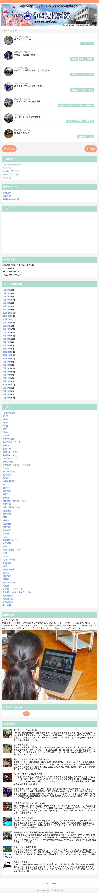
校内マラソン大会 (22, 39)
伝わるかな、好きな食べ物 (25, 730)
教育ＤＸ (7, 494)
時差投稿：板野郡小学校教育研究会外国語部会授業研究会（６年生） (44, 832)
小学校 (6, 533)
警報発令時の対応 (11, 199)
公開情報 (7, 511)
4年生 (70, 121)
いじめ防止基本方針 (12, 165)
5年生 (5, 429)
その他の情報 (9, 471)
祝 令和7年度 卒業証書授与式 (28, 774)
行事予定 (7, 196)
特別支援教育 (9, 569)
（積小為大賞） (10, 413)
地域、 (6, 556)
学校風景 (75, 74)
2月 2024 (7, 381)
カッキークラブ (10, 458)
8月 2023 (7, 391)
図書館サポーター (11, 540)
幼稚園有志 (8, 602)
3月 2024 (7, 378)
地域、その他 (9, 559)
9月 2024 (7, 362)
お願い (6, 445)
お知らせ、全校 (10, 455)
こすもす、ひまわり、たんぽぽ (17, 465)
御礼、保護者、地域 (12, 507)
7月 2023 (7, 394)
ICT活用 (79, 106)
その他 (6, 468)
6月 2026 (7, 293)
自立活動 (7, 524)
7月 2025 (7, 329)
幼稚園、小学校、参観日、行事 (17, 592)
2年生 (5, 419)
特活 (5, 566)
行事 (83, 43)
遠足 (5, 484)
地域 (5, 553)
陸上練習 (7, 605)
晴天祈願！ (8, 543)
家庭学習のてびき (11, 174)
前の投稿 (90, 149)
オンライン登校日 (10, 620)
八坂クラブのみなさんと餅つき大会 (29, 803)
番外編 (6, 573)
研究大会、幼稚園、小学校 (15, 501)
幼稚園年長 (8, 599)
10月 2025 (7, 319)
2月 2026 (7, 306)
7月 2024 (7, 365)
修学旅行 (7, 530)
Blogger (53, 883)
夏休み (6, 488)
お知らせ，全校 (10, 452)
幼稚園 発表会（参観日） (27, 55)
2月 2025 (7, 345)
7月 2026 (7, 290)
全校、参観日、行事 (12, 550)
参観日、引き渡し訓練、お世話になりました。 (34, 759)
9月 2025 (7, 322)
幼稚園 (89, 59)
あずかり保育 (9, 439)
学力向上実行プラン (12, 171)
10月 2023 (7, 385)
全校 (90, 43)
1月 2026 (7, 309)
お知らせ (7, 448)
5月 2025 (7, 336)
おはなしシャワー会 (12, 442)
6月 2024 (7, 368)
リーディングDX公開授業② (27, 101)
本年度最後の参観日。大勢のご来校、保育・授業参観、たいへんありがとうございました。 (54, 788)
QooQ (53, 892)
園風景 (74, 59)
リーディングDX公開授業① (27, 117)
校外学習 (7, 514)
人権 (5, 537)
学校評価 (7, 168)
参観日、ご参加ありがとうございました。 (34, 70)
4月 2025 (7, 339)
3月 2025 (7, 342)
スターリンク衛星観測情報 (25, 847)
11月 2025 (7, 316)
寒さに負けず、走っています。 (29, 86)
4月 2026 (7, 300)
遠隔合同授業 (9, 481)
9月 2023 (7, 388)
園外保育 (7, 475)
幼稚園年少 (8, 595)
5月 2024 (7, 371)
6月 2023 (7, 398)
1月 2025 (7, 349)
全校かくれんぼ (21, 133)
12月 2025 (7, 313)
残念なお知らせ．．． (23, 861)
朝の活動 (7, 563)
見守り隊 (7, 504)
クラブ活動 (8, 462)
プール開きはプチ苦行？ (24, 818)
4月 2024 (7, 375)
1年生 (62, 106)
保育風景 (7, 576)
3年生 (5, 422)
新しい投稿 (9, 149)
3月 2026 (7, 303)
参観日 (6, 520)
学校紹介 (7, 193)
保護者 (6, 579)
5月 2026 (7, 296)
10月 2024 (7, 358)
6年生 (70, 106)
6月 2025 (7, 332)
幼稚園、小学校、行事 (13, 589)
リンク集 (7, 178)
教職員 (6, 498)
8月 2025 (7, 326)
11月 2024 (7, 355)
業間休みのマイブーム (23, 745)
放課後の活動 (9, 582)
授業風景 (88, 106)
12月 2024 (7, 352)
